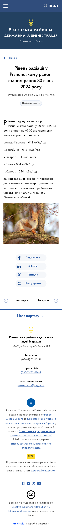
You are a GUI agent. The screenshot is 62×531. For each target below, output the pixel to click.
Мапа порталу (28, 316)
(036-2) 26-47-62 (31, 372)
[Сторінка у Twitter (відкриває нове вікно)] (34, 483)
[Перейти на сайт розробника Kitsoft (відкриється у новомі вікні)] (18, 523)
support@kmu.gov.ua (43, 470)
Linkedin (33, 266)
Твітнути (32, 274)
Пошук (53, 6)
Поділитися (33, 257)
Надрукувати (33, 283)
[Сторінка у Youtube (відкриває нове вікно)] (39, 483)
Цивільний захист (31, 103)
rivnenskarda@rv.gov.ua (31, 385)
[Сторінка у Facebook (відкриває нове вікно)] (23, 483)
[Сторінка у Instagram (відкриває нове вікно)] (28, 483)
